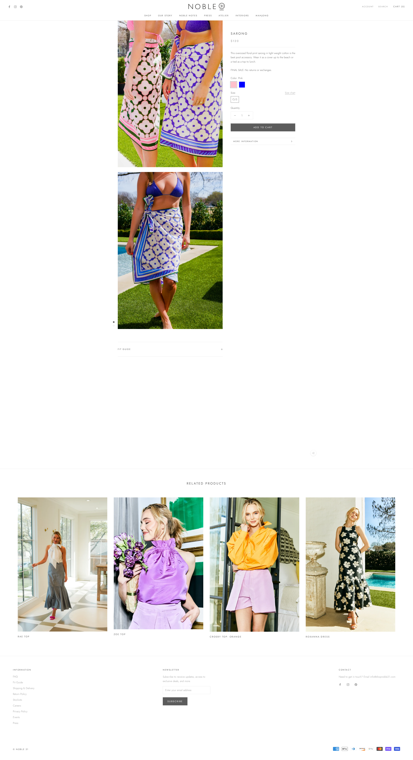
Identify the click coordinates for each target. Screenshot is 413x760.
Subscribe (175, 701)
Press (208, 15)
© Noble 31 (21, 749)
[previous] (10, 566)
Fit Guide (124, 349)
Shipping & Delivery (23, 688)
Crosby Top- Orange (226, 636)
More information (245, 141)
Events (16, 717)
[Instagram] (15, 6)
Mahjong (262, 15)
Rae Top (24, 636)
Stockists (17, 700)
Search (383, 6)
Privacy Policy (20, 711)
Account (368, 6)
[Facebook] (9, 6)
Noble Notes (188, 15)
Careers (17, 705)
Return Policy (20, 694)
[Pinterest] (21, 6)
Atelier (224, 15)
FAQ (15, 676)
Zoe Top (120, 634)
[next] (403, 566)
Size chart (290, 93)
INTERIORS (242, 15)
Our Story (165, 15)
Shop (147, 15)
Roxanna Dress (318, 636)
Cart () (399, 6)
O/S (234, 99)
